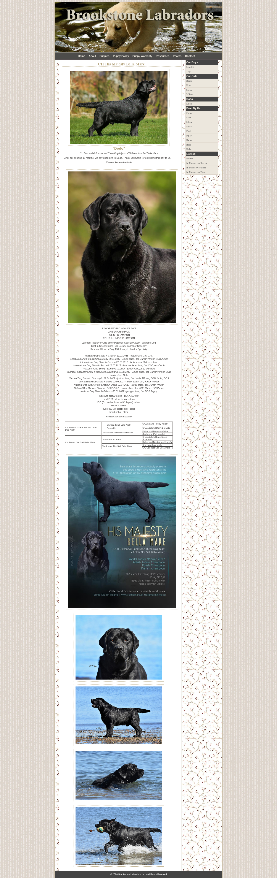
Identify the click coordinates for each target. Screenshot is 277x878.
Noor (189, 126)
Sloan (189, 90)
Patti (188, 131)
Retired (189, 158)
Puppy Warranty (142, 56)
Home (81, 56)
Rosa (188, 85)
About (92, 56)
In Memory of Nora (196, 167)
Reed (188, 144)
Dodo (189, 103)
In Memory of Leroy (196, 163)
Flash (189, 117)
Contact (190, 56)
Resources (162, 56)
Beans (189, 80)
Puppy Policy (121, 56)
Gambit (190, 67)
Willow (189, 94)
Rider (189, 149)
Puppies (105, 56)
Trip (188, 71)
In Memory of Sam (196, 172)
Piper (189, 135)
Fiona (189, 113)
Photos (177, 56)
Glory (189, 122)
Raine (189, 140)
